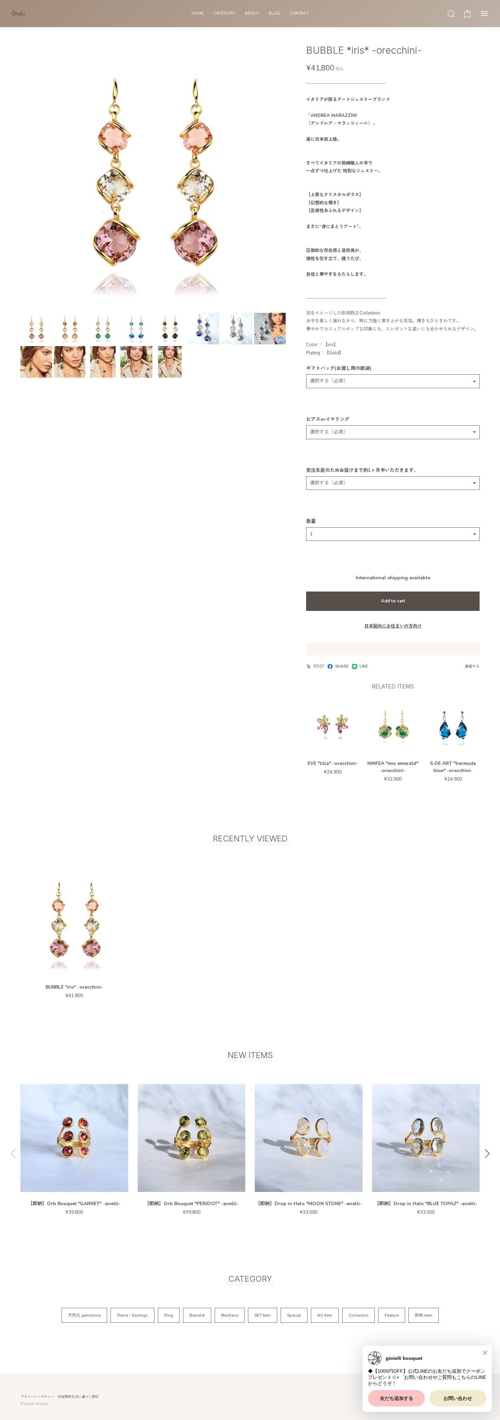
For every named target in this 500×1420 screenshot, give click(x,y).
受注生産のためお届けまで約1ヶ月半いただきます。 (362, 470)
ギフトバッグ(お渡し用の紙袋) (338, 368)
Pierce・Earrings (132, 1315)
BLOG (274, 13)
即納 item (423, 1315)
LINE (364, 666)
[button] (487, 1153)
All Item (324, 1315)
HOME (197, 13)
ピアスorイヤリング (327, 419)
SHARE (342, 666)
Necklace (229, 1315)
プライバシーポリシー (37, 1397)
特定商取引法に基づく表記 (78, 1397)
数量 (311, 521)
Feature (392, 1315)
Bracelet (197, 1315)
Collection (358, 1315)
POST (319, 666)
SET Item (262, 1315)
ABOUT (252, 13)
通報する (472, 666)
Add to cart (393, 601)
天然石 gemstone (84, 1315)
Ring (168, 1315)
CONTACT (299, 13)
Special (294, 1315)
